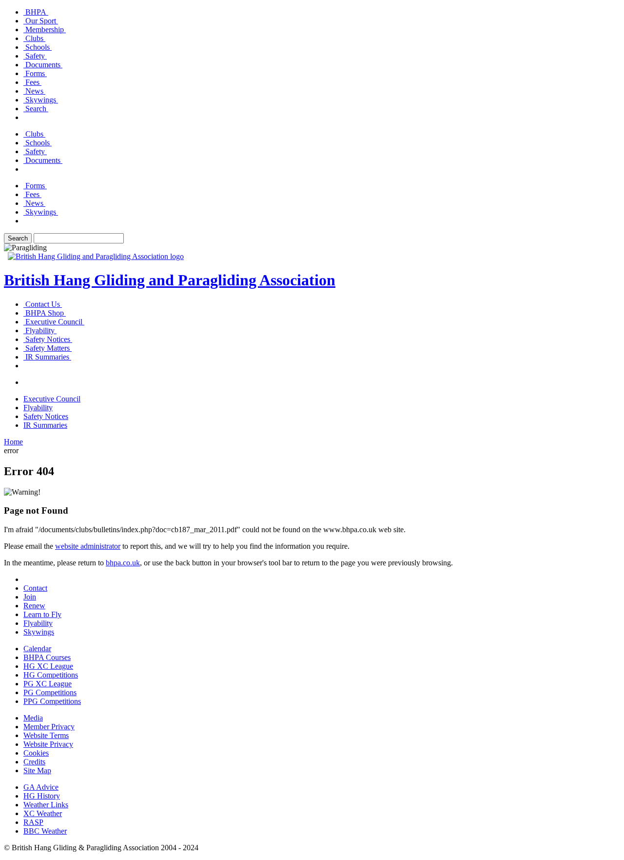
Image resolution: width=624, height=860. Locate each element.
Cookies (36, 753)
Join (29, 597)
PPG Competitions (52, 701)
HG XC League (48, 666)
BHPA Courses (47, 657)
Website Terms (46, 735)
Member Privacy (49, 726)
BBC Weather (45, 831)
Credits (34, 762)
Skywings (38, 632)
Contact (35, 588)
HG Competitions (50, 675)
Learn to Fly (42, 614)
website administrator (87, 546)
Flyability (38, 623)
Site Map (37, 770)
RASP (33, 822)
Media (33, 718)
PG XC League (47, 684)
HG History (41, 796)
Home (13, 442)
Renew (34, 605)
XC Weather (42, 813)
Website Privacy (48, 744)
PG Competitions (50, 692)
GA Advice (40, 787)
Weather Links (45, 804)
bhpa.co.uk (123, 563)
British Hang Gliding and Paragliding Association (169, 280)
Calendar (37, 648)
